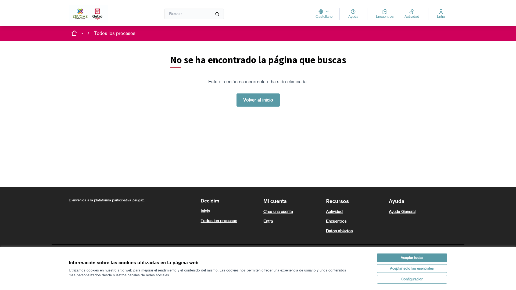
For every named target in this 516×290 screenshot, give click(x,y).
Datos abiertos (339, 230)
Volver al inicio (258, 100)
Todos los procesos (114, 33)
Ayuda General (402, 211)
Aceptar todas (412, 257)
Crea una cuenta (278, 211)
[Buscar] (217, 14)
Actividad (334, 211)
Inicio (205, 210)
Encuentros (336, 221)
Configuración (412, 279)
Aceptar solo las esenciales (412, 268)
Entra (268, 221)
